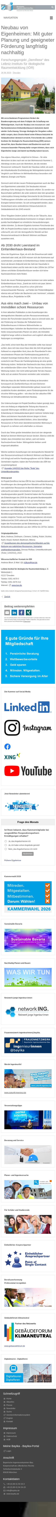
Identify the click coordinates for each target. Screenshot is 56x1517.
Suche (9, 1412)
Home (9, 1399)
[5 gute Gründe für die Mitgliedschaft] (28, 657)
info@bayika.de (13, 1490)
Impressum (11, 1433)
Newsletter (10, 1408)
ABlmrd (30, 563)
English (9, 1418)
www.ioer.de (17, 585)
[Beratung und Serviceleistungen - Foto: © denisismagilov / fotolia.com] (28, 1154)
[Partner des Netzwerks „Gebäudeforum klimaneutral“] (28, 1332)
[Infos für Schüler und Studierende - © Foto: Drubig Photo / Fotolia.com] (28, 1224)
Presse (9, 1405)
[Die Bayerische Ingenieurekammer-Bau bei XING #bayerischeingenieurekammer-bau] (12, 756)
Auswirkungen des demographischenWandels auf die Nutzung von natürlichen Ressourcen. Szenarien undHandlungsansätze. (25, 546)
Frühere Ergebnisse (12, 860)
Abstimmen (28, 854)
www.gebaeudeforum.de (14, 1346)
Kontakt (9, 1421)
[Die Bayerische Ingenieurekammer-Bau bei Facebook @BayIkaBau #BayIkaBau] (7, 746)
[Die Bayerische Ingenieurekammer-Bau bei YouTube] (28, 771)
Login (8, 1451)
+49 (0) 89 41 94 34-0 (15, 1484)
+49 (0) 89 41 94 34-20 (16, 1487)
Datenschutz (26, 621)
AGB (8, 1439)
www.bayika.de (12, 1494)
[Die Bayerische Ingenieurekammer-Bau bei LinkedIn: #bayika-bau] (28, 706)
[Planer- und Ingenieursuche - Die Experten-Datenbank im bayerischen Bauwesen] (28, 1189)
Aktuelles (10, 1402)
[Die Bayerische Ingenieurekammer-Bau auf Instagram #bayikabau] (28, 727)
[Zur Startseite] (18, 7)
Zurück (7, 597)
